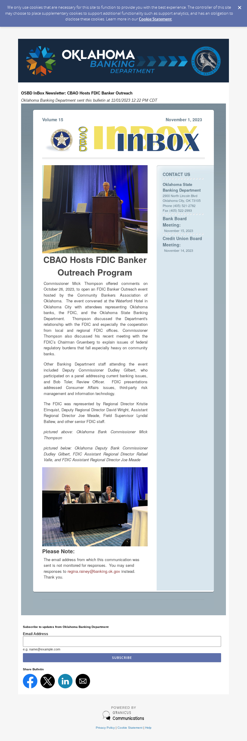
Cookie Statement (155, 19)
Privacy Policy (105, 727)
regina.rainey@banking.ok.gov (93, 571)
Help (148, 727)
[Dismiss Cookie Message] (239, 5)
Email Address (35, 634)
